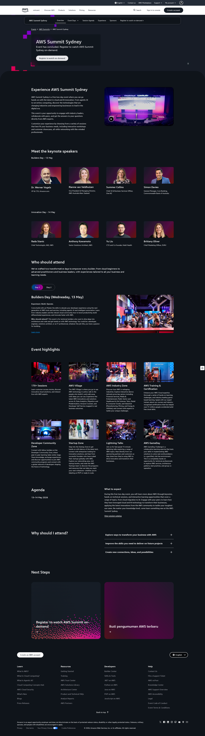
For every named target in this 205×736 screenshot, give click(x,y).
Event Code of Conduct (157, 703)
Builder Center (110, 671)
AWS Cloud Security (25, 689)
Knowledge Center (155, 685)
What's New (22, 694)
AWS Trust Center (68, 680)
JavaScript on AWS (112, 698)
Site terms (30, 728)
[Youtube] (179, 722)
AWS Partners (66, 703)
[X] (160, 722)
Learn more (35, 332)
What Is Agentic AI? (25, 680)
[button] (49, 10)
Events (33, 29)
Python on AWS (110, 685)
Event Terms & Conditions (159, 707)
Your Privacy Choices (45, 728)
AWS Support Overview (158, 689)
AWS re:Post (153, 680)
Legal (150, 698)
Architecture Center (69, 689)
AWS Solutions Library (70, 685)
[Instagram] (172, 722)
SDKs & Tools (110, 676)
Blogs (19, 698)
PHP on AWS (109, 694)
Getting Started (67, 671)
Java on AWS (109, 689)
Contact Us (152, 671)
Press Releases (23, 703)
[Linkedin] (168, 722)
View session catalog (113, 516)
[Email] (187, 722)
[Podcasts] (183, 722)
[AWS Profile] (181, 3)
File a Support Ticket (156, 676)
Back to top (101, 712)
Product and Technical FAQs (72, 694)
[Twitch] (176, 722)
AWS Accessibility (155, 694)
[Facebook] (164, 722)
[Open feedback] (202, 368)
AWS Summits (44, 29)
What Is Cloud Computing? (28, 676)
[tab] (37, 287)
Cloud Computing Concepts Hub (30, 685)
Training (64, 676)
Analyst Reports (67, 698)
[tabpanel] (102, 314)
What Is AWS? (23, 671)
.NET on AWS (109, 680)
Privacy (19, 728)
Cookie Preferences (69, 728)
